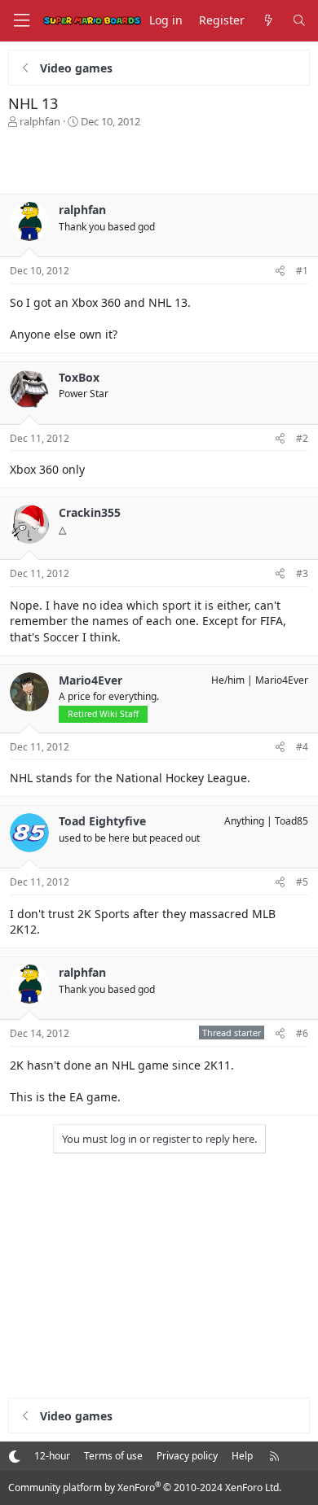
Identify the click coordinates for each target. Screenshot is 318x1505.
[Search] (299, 21)
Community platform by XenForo (144, 1487)
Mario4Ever (281, 680)
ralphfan (40, 121)
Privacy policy (187, 1456)
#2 (302, 438)
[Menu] (21, 21)
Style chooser (14, 1455)
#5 (302, 882)
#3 (302, 573)
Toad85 (291, 821)
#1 (302, 271)
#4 (302, 747)
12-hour (52, 1456)
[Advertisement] (159, 161)
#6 (302, 1033)
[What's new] (268, 21)
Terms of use (113, 1456)
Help (242, 1456)
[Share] (280, 271)
